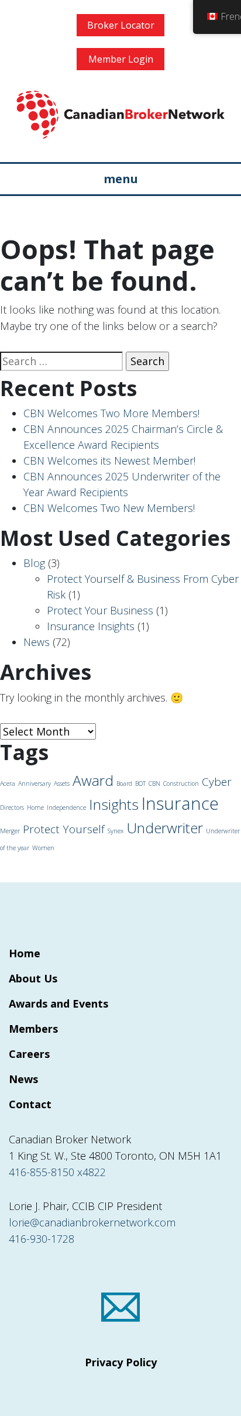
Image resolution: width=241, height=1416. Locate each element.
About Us (33, 978)
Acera (7, 783)
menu (121, 179)
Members (33, 1029)
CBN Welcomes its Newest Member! (109, 460)
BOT (140, 783)
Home (35, 807)
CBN (154, 783)
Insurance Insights (91, 626)
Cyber (217, 781)
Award (93, 780)
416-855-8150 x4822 (57, 1172)
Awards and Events (58, 1003)
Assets (62, 783)
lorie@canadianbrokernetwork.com (92, 1222)
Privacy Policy (121, 1362)
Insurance (180, 803)
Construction (181, 783)
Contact (30, 1104)
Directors (12, 807)
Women (43, 848)
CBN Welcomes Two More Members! (111, 413)
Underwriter (164, 827)
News (36, 642)
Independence (66, 807)
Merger (10, 831)
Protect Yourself (64, 829)
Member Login (120, 59)
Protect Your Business (100, 610)
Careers (29, 1054)
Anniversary (34, 783)
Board (124, 783)
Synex (115, 831)
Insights (114, 804)
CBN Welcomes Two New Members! (109, 508)
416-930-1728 (41, 1239)
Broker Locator (120, 25)
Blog (34, 563)
